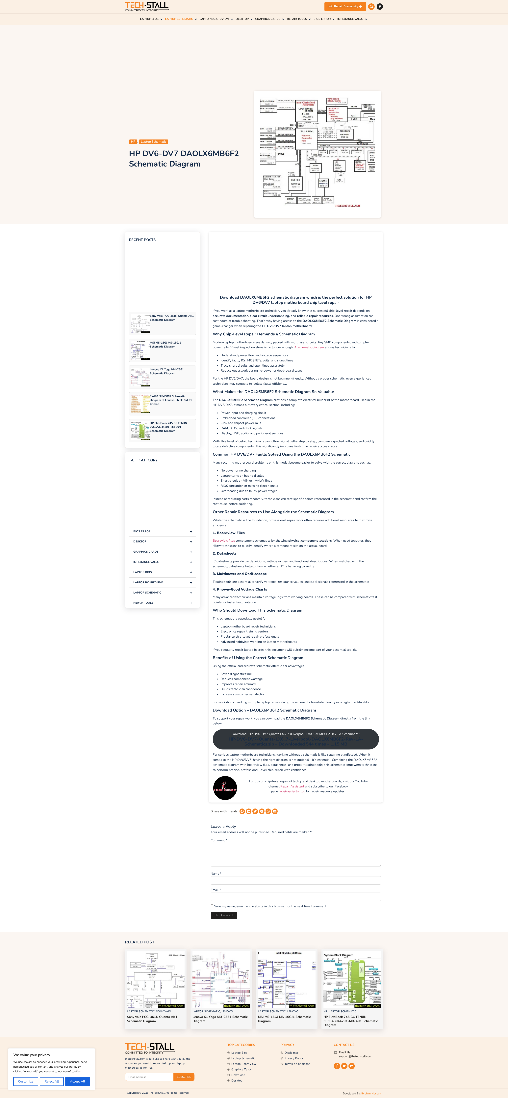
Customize (25, 1081)
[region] (51, 1069)
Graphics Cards (162, 551)
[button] (371, 6)
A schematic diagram (309, 347)
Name (216, 873)
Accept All (77, 1081)
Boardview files (224, 540)
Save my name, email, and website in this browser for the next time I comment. (270, 906)
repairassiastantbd (292, 791)
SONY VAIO (163, 1011)
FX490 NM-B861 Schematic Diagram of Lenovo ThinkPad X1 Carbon (171, 400)
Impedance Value (162, 562)
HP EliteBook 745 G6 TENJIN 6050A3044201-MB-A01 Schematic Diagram (168, 427)
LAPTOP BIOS (162, 572)
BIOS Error (162, 531)
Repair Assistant (292, 786)
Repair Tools (162, 602)
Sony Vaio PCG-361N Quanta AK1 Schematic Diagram (172, 317)
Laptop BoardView (162, 582)
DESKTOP (162, 541)
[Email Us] (335, 1052)
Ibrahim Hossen (371, 1093)
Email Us (344, 1052)
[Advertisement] (254, 57)
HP (133, 141)
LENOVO (227, 1011)
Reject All (52, 1081)
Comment (219, 840)
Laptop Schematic (153, 141)
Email (216, 890)
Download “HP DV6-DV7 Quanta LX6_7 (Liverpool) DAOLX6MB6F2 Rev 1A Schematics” (296, 739)
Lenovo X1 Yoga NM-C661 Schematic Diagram (167, 371)
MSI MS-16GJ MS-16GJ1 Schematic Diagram (165, 344)
